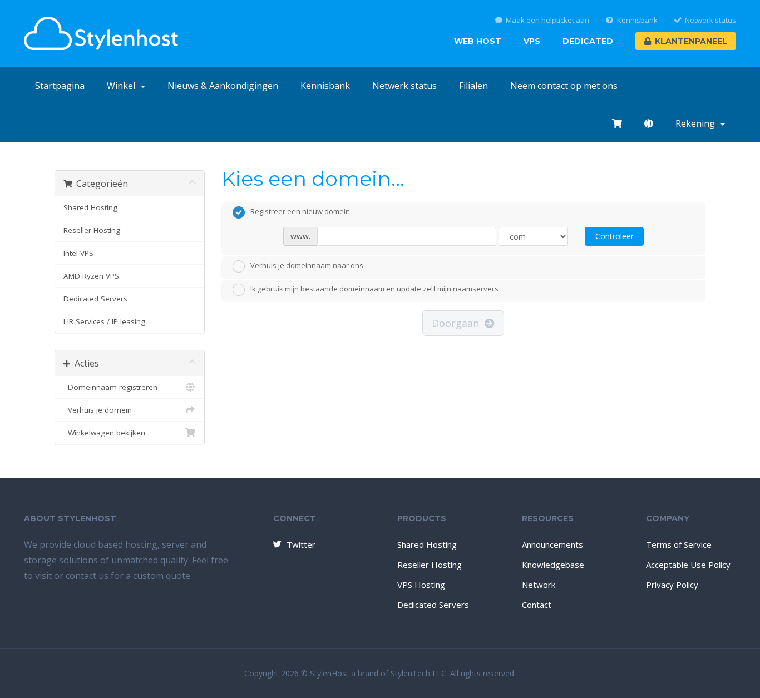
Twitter (301, 544)
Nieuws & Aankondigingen (222, 86)
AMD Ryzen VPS (91, 276)
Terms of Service (679, 544)
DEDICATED (587, 41)
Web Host (477, 41)
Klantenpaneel (691, 41)
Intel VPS (78, 253)
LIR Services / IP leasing (104, 321)
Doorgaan (458, 323)
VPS (532, 41)
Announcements (552, 544)
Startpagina (60, 86)
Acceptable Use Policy (688, 564)
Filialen (473, 86)
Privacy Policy (672, 584)
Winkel (123, 86)
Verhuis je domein (97, 410)
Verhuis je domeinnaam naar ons (306, 265)
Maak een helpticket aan (547, 20)
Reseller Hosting (91, 230)
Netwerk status (710, 20)
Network (538, 584)
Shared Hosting (90, 207)
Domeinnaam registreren (110, 387)
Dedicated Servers (95, 299)
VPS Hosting (421, 584)
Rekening (697, 123)
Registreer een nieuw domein (300, 212)
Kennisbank (637, 20)
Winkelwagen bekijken (104, 433)
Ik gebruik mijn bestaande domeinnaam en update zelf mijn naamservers (374, 289)
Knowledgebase (553, 564)
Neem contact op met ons (564, 86)
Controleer (614, 236)
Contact (536, 604)
